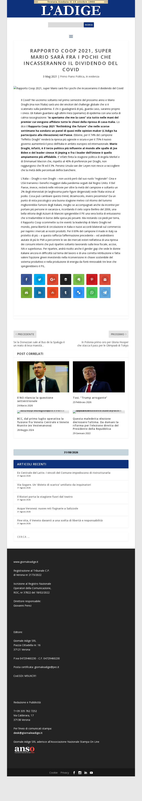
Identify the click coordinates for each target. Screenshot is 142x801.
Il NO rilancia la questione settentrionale (35, 399)
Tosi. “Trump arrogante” (90, 397)
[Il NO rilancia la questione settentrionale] (43, 376)
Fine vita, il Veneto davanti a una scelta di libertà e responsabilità (60, 520)
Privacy (64, 772)
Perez (28, 605)
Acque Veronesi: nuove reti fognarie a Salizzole (47, 508)
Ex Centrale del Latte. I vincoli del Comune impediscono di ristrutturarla (63, 472)
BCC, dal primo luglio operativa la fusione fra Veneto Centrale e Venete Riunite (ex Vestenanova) (43, 422)
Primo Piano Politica (72, 76)
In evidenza (92, 76)
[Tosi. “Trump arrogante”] (99, 376)
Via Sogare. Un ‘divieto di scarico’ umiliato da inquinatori (54, 484)
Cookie (53, 772)
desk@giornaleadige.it (28, 733)
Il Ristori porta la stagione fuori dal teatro (45, 496)
